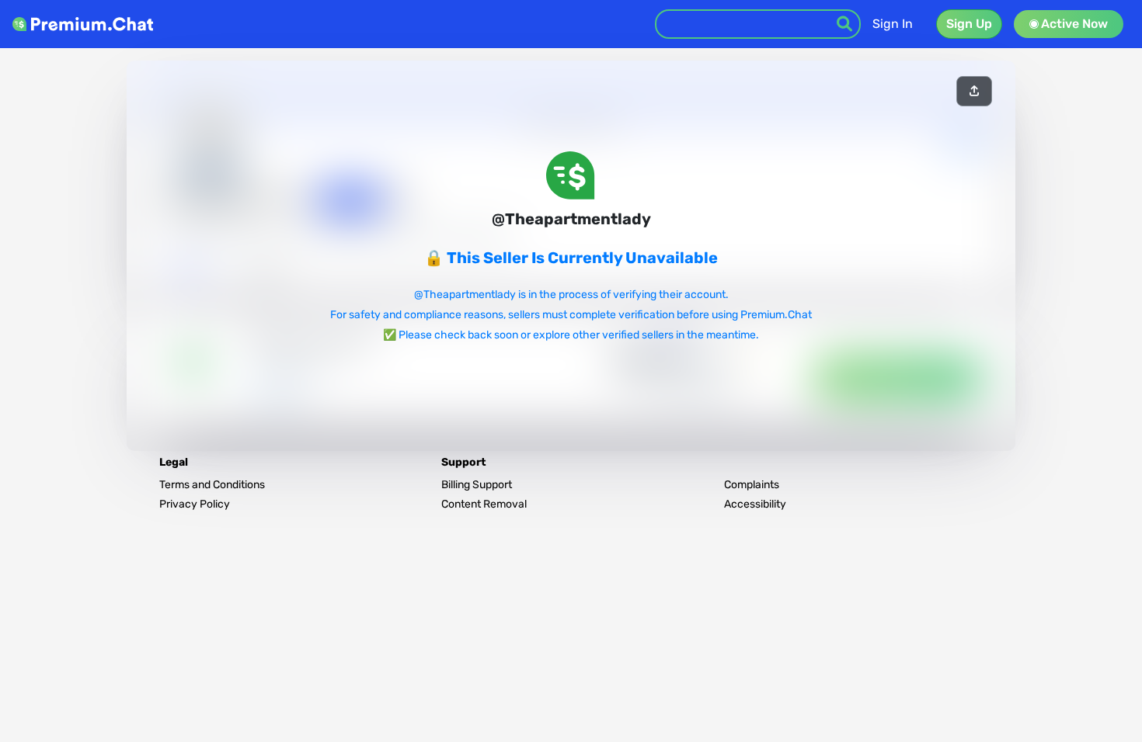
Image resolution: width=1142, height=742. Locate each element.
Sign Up (969, 23)
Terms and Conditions (212, 484)
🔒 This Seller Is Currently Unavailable (571, 257)
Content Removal (484, 504)
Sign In (892, 23)
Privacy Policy (194, 504)
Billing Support (476, 484)
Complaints (751, 484)
